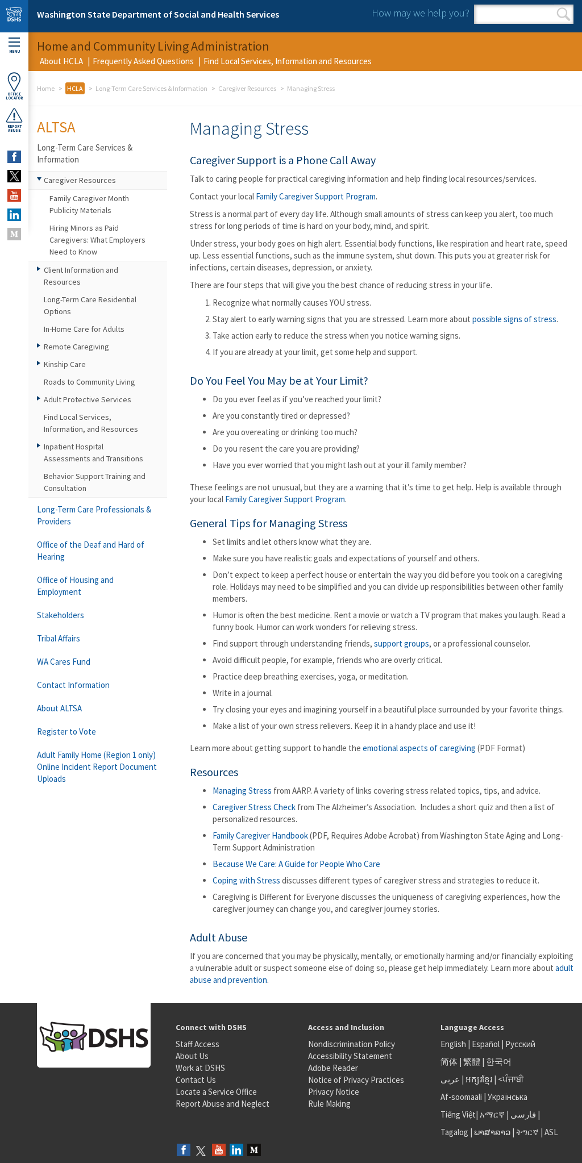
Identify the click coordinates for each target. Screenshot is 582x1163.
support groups (401, 643)
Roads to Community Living (89, 382)
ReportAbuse (14, 128)
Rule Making (329, 1103)
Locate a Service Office (216, 1091)
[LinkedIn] (236, 1151)
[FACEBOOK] (14, 156)
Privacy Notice (333, 1091)
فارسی (522, 1114)
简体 (449, 1061)
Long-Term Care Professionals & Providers (94, 515)
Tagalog (454, 1132)
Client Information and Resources (81, 276)
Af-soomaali (461, 1096)
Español (486, 1044)
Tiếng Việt (458, 1114)
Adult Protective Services (87, 399)
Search (563, 14)
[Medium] (254, 1151)
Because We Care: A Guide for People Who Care (296, 863)
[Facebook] (184, 1151)
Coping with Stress (246, 880)
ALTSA (56, 126)
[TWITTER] (14, 176)
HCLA (75, 88)
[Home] (14, 16)
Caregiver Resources (247, 88)
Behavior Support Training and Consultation (95, 482)
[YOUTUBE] (14, 195)
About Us (192, 1056)
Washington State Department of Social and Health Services (158, 14)
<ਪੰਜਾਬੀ (511, 1079)
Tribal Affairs (58, 638)
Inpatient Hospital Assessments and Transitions (93, 452)
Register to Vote (66, 731)
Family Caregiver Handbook (260, 835)
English (454, 1044)
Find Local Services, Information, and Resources (91, 423)
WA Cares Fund (63, 661)
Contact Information (73, 685)
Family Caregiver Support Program (316, 196)
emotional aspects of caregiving (419, 748)
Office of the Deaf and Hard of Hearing (90, 550)
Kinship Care (65, 364)
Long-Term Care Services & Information (151, 88)
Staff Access (197, 1044)
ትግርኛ (527, 1132)
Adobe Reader (333, 1067)
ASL (551, 1132)
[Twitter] (201, 1151)
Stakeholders (60, 615)
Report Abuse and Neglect (222, 1103)
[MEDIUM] (14, 234)
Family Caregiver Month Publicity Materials (89, 204)
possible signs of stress (514, 319)
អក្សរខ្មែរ (478, 1079)
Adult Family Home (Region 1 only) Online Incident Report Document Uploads (97, 766)
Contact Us (196, 1079)
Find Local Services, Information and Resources (287, 61)
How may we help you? (420, 13)
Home (46, 88)
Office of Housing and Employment (75, 585)
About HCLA (61, 61)
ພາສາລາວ (492, 1132)
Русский (520, 1044)
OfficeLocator (14, 96)
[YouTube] (219, 1151)
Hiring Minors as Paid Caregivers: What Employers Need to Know (97, 240)
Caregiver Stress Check (254, 807)
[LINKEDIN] (14, 214)
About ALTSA (59, 708)
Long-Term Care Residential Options (90, 305)
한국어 (499, 1061)
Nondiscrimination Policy (351, 1044)
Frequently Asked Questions (143, 61)
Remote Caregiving (76, 346)
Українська (507, 1096)
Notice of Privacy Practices (356, 1079)
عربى (450, 1079)
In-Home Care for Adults (84, 329)
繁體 (472, 1061)
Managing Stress (243, 790)
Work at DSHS (200, 1067)
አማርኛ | (494, 1114)
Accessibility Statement (350, 1056)
